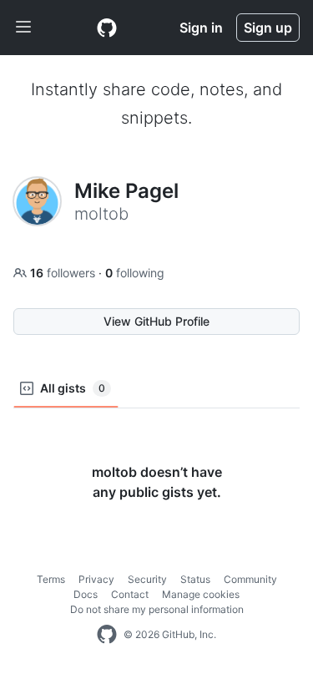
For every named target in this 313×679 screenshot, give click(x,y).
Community (250, 579)
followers (64, 273)
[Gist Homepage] (107, 28)
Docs (85, 594)
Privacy (96, 579)
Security (147, 579)
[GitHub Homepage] (107, 635)
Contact (130, 594)
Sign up (268, 27)
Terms (51, 579)
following (134, 273)
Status (195, 579)
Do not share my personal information (157, 609)
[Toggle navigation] (23, 27)
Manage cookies (201, 594)
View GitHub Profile (156, 321)
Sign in (201, 27)
